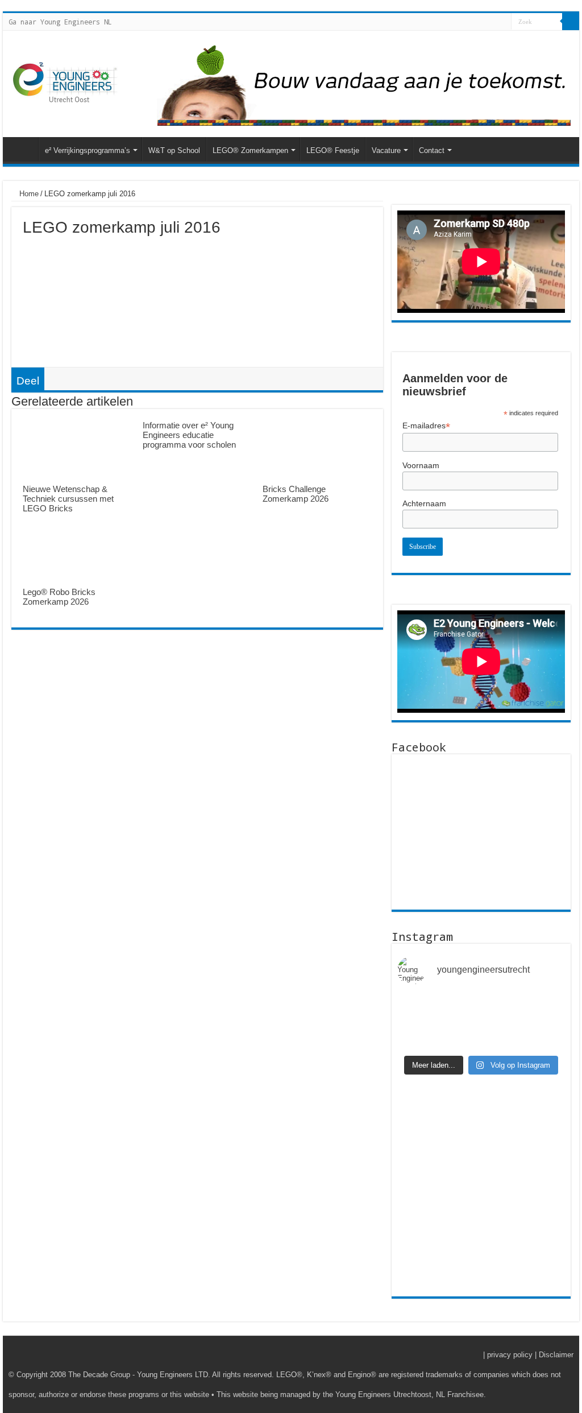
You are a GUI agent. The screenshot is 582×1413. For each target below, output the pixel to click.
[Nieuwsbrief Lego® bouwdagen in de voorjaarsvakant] (416, 1035)
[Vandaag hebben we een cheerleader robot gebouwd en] (416, 1008)
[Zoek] (570, 21)
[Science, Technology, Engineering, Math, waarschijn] (502, 1008)
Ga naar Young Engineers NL (60, 21)
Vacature (386, 150)
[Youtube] (502, 22)
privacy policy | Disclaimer (530, 1354)
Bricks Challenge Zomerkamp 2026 (296, 493)
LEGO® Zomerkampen (250, 150)
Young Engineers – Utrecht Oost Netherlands (23, 149)
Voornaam (420, 465)
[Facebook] (492, 22)
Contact (431, 150)
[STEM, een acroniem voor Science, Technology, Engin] (546, 1035)
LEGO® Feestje (332, 150)
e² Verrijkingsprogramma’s (87, 150)
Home (28, 193)
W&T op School (174, 150)
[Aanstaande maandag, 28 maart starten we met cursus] (546, 1008)
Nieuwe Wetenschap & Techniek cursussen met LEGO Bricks (68, 498)
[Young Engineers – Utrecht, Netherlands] (65, 83)
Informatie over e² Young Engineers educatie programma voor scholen (189, 434)
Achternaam (424, 503)
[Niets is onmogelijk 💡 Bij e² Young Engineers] (459, 1008)
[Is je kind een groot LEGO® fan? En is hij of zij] (459, 1035)
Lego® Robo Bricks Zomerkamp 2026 (59, 596)
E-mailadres (426, 425)
